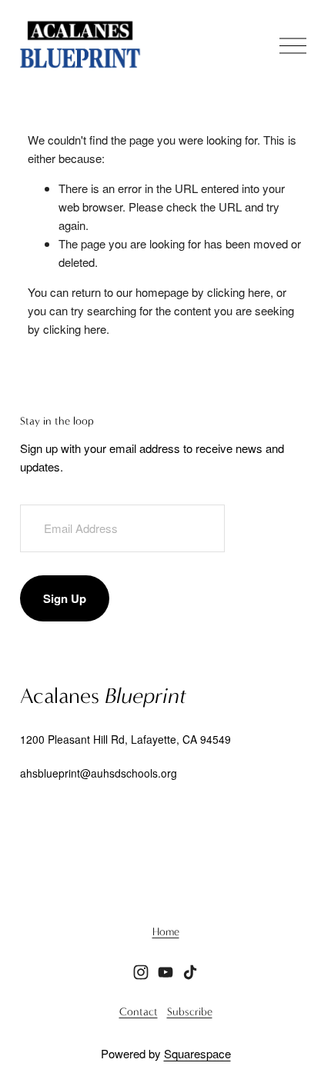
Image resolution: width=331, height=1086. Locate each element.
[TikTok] (190, 972)
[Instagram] (141, 972)
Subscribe (189, 1012)
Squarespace (197, 1053)
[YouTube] (165, 972)
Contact (138, 1012)
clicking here (238, 292)
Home (165, 932)
